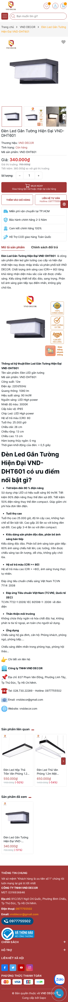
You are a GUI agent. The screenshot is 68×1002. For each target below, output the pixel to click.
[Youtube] (21, 967)
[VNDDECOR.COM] (14, 5)
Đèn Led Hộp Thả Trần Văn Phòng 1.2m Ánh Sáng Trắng (16, 772)
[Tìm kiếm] (13, 16)
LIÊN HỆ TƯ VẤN (51, 200)
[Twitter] (13, 967)
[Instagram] (29, 967)
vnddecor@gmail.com (24, 914)
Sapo (42, 997)
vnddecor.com (28, 708)
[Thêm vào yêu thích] (63, 41)
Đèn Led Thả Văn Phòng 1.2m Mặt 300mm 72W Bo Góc (49, 772)
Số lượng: (7, 175)
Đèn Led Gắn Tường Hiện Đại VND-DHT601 (16, 839)
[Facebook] (4, 967)
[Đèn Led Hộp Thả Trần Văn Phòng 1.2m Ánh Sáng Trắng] (17, 750)
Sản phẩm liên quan (15, 729)
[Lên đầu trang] (62, 968)
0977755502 (24, 908)
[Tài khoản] (55, 6)
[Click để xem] (34, 71)
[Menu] (4, 16)
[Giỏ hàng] (63, 6)
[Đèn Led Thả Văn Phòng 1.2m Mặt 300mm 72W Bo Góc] (50, 750)
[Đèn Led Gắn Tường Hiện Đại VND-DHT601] (17, 817)
